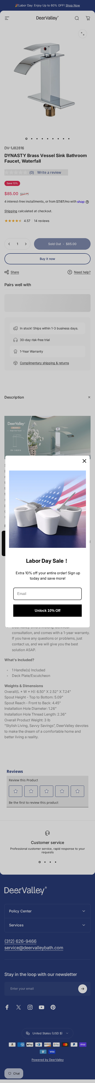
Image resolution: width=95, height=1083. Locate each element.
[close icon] (84, 461)
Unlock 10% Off (47, 610)
